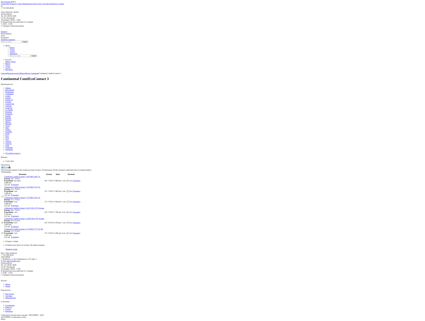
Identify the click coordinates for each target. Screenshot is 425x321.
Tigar (7, 138)
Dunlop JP (9, 100)
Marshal (8, 118)
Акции (12, 52)
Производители (13, 73)
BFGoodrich (9, 90)
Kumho (8, 116)
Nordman (8, 132)
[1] (10, 157)
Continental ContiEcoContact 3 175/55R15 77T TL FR (23, 229)
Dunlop (8, 98)
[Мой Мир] (9, 167)
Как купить (38, 4)
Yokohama (9, 150)
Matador (8, 120)
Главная (4, 73)
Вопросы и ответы (57, 4)
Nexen (7, 126)
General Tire (9, 104)
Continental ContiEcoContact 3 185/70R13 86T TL (22, 177)
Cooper (8, 96)
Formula (8, 102)
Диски (12, 50)
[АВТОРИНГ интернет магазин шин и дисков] (2, 6)
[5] (19, 157)
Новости (13, 4)
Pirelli (7, 134)
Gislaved (8, 106)
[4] (17, 157)
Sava (7, 136)
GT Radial (9, 110)
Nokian (8, 130)
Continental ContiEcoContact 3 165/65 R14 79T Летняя (24, 219)
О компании (10, 305)
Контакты (13, 54)
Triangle (8, 142)
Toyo (7, 140)
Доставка (46, 4)
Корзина (4, 32)
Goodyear (8, 108)
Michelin (8, 124)
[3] (14, 157)
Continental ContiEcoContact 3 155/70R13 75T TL (22, 187)
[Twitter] (5, 167)
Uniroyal (8, 144)
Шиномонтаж (28, 4)
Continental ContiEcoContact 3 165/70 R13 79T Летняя (24, 208)
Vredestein (9, 148)
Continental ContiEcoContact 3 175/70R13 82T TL (22, 198)
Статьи (19, 4)
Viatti (7, 146)
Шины (12, 48)
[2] (12, 157)
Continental (9, 94)
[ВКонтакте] (2, 167)
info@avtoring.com (13, 261)
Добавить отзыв (11, 249)
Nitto (7, 128)
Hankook (8, 112)
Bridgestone (9, 92)
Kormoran (9, 114)
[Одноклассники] (7, 167)
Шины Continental (32, 73)
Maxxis (8, 122)
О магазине (5, 4)
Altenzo (8, 88)
